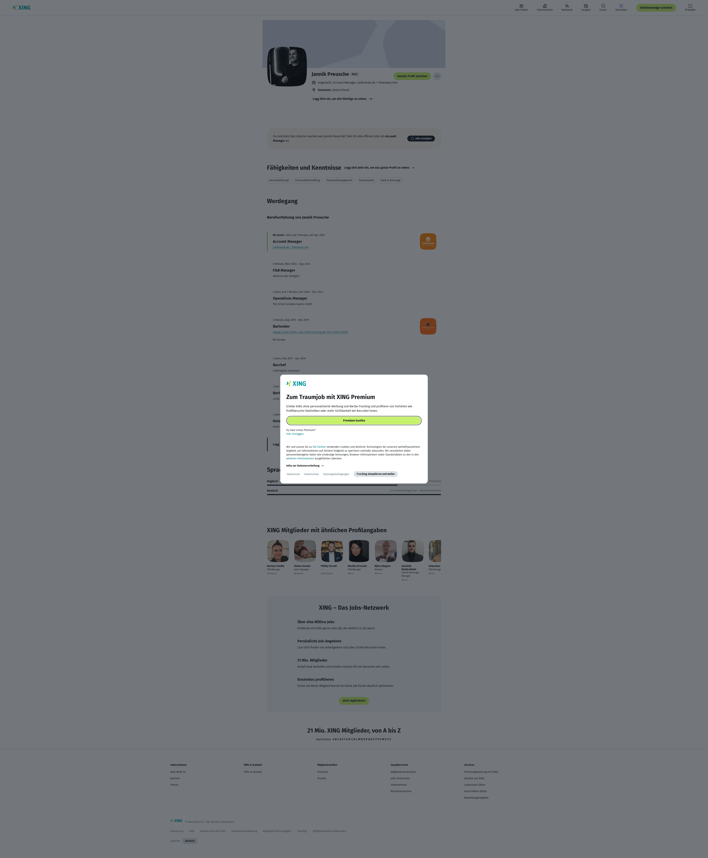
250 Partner (319, 446)
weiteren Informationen (300, 458)
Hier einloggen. (295, 434)
